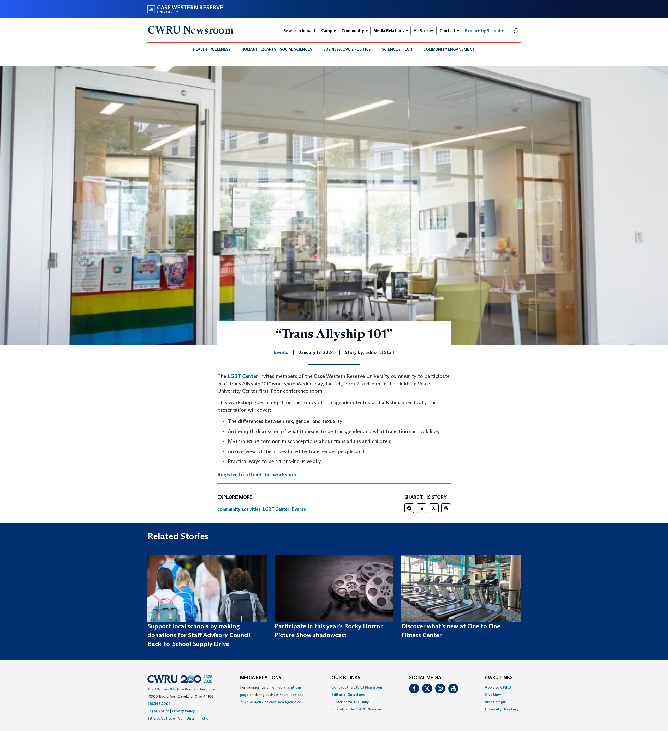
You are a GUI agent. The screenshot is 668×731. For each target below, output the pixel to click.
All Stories (424, 30)
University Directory (501, 709)
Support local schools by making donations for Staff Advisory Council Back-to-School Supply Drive (198, 635)
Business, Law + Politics (347, 49)
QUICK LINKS (345, 677)
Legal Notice (158, 711)
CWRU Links (499, 677)
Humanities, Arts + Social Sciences (277, 49)
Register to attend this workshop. (257, 474)
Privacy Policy (183, 711)
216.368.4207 (252, 701)
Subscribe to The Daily (350, 701)
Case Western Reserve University (188, 689)
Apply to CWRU (498, 687)
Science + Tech (397, 49)
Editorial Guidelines (348, 694)
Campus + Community (343, 30)
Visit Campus (495, 701)
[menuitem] (211, 49)
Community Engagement (449, 49)
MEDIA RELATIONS (260, 677)
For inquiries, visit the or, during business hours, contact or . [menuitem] (272, 694)
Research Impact (299, 30)
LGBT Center (243, 376)
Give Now (493, 694)
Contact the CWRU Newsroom (357, 687)
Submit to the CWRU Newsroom (358, 709)
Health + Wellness (211, 49)
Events (299, 509)
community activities (238, 509)
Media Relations (389, 30)
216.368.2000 (159, 703)
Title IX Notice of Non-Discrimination (179, 718)
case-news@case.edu (286, 701)
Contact (448, 30)
